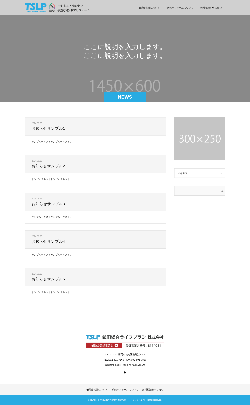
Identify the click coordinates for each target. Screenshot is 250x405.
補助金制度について (149, 7)
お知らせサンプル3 (48, 204)
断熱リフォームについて (180, 7)
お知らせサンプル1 (48, 128)
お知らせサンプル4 (48, 241)
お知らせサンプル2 (48, 166)
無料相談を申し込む (211, 7)
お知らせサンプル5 (48, 279)
